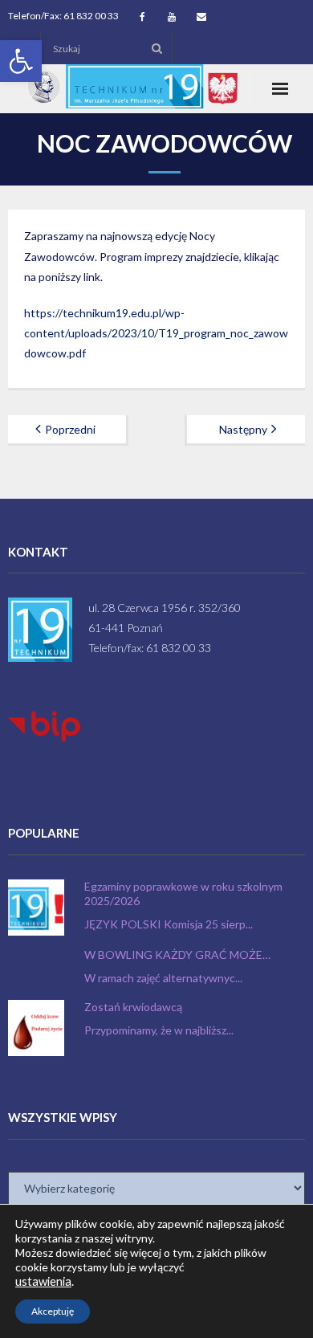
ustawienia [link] (43, 1281)
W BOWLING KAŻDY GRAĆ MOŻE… (177, 954)
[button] (21, 61)
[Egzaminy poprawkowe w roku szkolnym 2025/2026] (36, 907)
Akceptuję (52, 1311)
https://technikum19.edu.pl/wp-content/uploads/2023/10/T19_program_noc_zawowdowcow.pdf (156, 333)
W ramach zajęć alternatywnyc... (163, 978)
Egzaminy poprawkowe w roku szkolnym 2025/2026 (183, 893)
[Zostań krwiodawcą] (36, 1028)
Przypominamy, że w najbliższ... (159, 1030)
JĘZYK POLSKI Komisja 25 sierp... (168, 924)
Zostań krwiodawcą (133, 1007)
